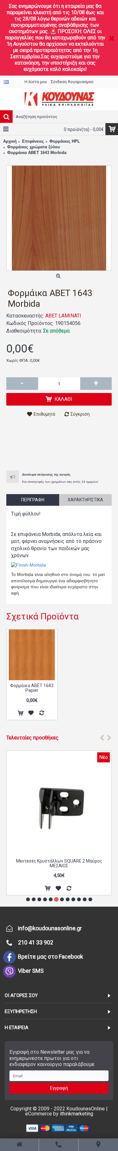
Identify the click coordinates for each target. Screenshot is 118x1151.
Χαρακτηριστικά (85, 499)
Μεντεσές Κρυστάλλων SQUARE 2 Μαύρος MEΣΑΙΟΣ (59, 863)
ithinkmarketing (76, 1114)
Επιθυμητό (44, 414)
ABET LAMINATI (63, 316)
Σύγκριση (80, 414)
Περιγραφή (32, 499)
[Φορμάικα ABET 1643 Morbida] (59, 218)
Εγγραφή (59, 1088)
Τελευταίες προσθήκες (32, 738)
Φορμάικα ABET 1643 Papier (31, 688)
